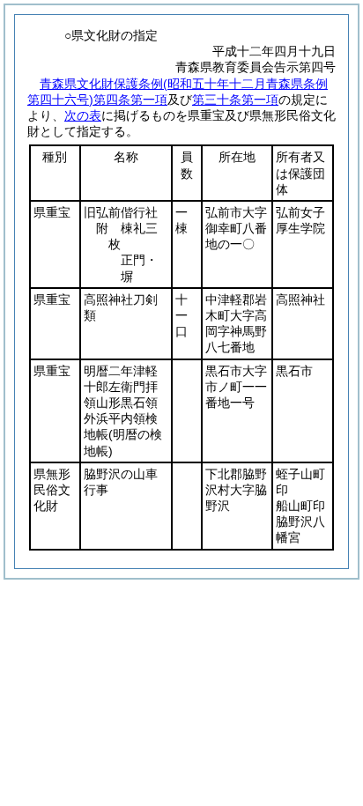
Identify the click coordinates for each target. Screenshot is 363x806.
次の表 (82, 115)
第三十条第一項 (235, 99)
